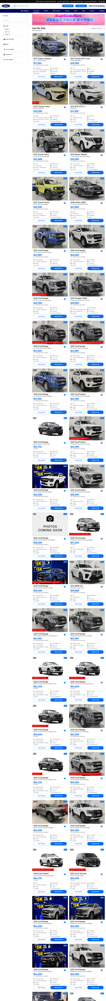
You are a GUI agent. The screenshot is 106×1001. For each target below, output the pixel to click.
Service (67, 11)
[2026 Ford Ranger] (87, 236)
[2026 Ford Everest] (50, 860)
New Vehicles (25, 11)
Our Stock (36, 11)
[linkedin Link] (101, 1)
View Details (41, 76)
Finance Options (68, 6)
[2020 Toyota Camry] (50, 93)
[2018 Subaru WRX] (87, 189)
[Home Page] (6, 6)
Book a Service (81, 6)
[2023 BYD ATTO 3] (87, 93)
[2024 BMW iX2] (87, 572)
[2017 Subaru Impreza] (50, 45)
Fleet (83, 11)
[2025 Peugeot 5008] (87, 284)
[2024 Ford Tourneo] (87, 860)
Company (102, 11)
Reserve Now (58, 76)
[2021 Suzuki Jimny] (50, 141)
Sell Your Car (56, 11)
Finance (92, 11)
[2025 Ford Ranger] (50, 284)
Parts (75, 11)
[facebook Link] (99, 1)
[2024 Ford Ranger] (50, 236)
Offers (46, 11)
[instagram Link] (104, 1)
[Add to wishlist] (65, 59)
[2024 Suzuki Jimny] (50, 189)
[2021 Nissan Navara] (87, 141)
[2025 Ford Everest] (87, 380)
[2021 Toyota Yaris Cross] (87, 45)
